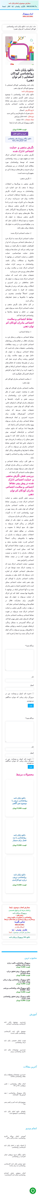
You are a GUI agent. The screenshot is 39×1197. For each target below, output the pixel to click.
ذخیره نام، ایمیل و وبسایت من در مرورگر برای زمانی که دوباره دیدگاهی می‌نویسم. (19, 697)
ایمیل (32, 685)
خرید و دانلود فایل (19, 134)
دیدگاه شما (29, 646)
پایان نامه (29, 26)
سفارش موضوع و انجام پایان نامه (19, 3)
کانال (8, 6)
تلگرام (23, 6)
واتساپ (17, 6)
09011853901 (31, 6)
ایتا (13, 6)
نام (33, 677)
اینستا (4, 6)
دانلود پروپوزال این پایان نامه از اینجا (21, 123)
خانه (34, 26)
